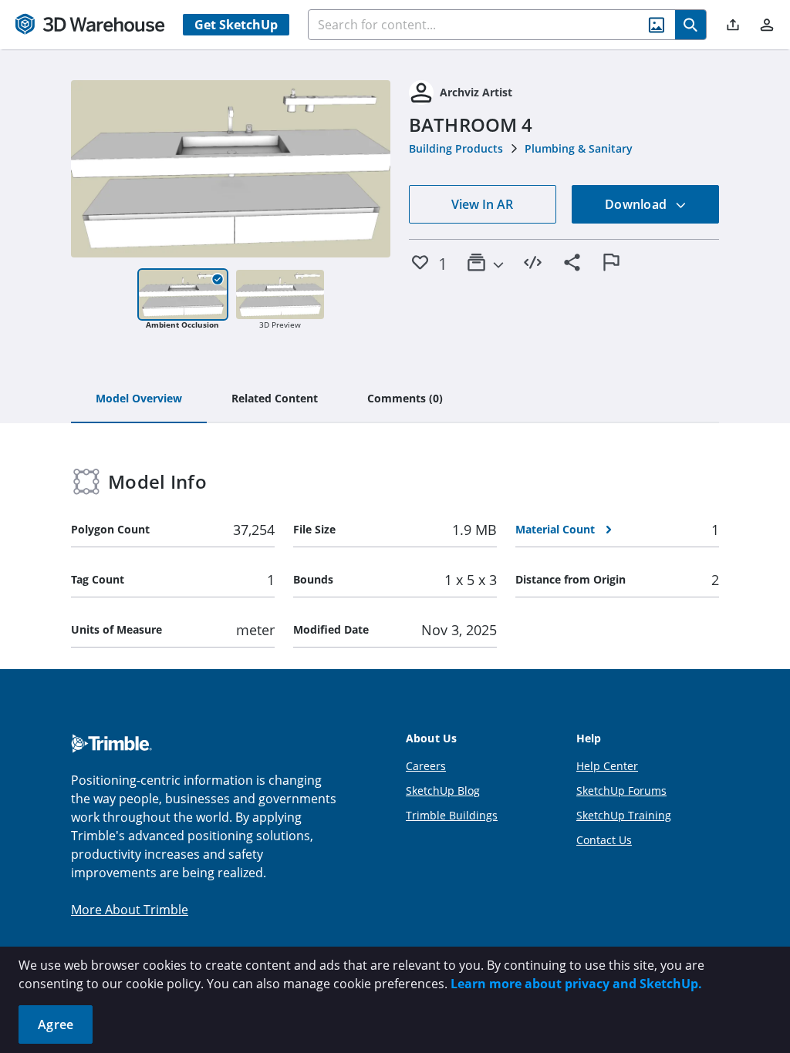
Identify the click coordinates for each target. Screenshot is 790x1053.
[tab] (139, 399)
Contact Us (604, 840)
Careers (426, 766)
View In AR (482, 204)
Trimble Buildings (452, 815)
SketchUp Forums (621, 790)
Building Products (456, 148)
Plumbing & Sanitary (579, 148)
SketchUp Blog (443, 790)
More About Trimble (129, 909)
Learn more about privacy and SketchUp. (576, 983)
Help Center (607, 766)
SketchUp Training (623, 815)
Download (637, 204)
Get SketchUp (236, 24)
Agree (55, 1024)
